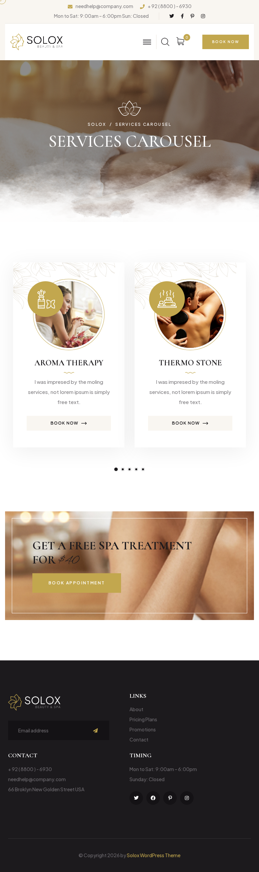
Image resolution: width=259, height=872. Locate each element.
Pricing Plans (143, 719)
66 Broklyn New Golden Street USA (46, 789)
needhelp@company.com (104, 6)
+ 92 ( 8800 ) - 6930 (170, 6)
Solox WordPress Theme (153, 855)
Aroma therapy (69, 363)
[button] (116, 469)
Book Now (65, 423)
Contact (139, 739)
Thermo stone (190, 363)
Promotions (143, 729)
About (136, 709)
